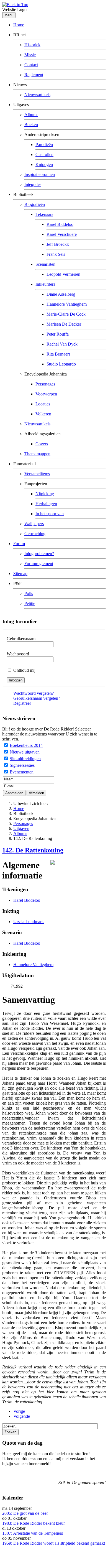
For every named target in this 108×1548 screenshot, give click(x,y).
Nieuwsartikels (37, 94)
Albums (31, 114)
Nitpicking (44, 493)
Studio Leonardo (61, 364)
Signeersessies (22, 765)
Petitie (29, 603)
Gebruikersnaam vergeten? (36, 698)
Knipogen (44, 164)
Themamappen (37, 453)
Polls (28, 593)
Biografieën (34, 204)
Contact (31, 64)
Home (18, 24)
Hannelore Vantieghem (67, 304)
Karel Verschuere (62, 234)
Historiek (32, 44)
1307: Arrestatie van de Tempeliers (32, 1533)
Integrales (32, 184)
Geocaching (34, 533)
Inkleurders (45, 284)
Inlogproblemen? (39, 553)
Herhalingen (46, 503)
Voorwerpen (46, 394)
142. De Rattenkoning (32, 850)
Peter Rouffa (58, 334)
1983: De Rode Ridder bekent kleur (33, 1523)
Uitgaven (21, 828)
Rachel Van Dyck (62, 344)
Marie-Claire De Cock (66, 314)
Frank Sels (56, 254)
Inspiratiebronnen (39, 174)
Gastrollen (44, 154)
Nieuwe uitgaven (25, 752)
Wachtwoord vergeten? (33, 693)
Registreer (22, 703)
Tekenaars (44, 214)
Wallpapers (34, 523)
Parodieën (44, 144)
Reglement (33, 74)
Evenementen (22, 772)
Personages (45, 384)
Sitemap (20, 573)
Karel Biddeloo (60, 224)
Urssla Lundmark (28, 921)
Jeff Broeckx (58, 244)
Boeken (31, 124)
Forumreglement (38, 563)
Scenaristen (45, 264)
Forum (19, 543)
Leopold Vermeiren (63, 274)
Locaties (42, 404)
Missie (30, 54)
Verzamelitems (37, 473)
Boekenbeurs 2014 (26, 745)
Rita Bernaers (58, 354)
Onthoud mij (24, 670)
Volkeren (43, 414)
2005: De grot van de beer (25, 1513)
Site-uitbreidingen (25, 758)
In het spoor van (49, 513)
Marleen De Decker (64, 324)
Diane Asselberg (61, 294)
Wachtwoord (18, 654)
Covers (41, 443)
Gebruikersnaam (21, 638)
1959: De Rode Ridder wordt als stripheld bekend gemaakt (53, 1543)
